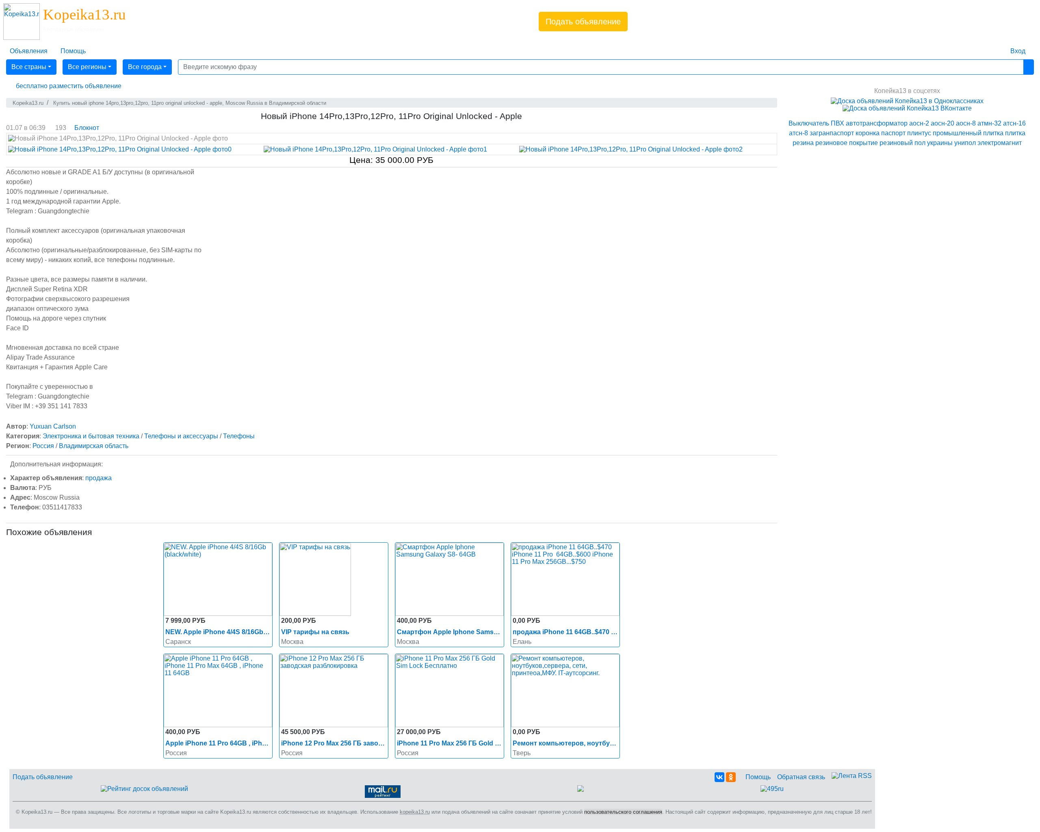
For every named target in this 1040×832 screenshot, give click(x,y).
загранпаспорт (832, 133)
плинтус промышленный (944, 133)
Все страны (28, 66)
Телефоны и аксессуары (181, 436)
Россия (43, 445)
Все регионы (87, 66)
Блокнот (86, 127)
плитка (993, 133)
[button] (67, 86)
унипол (965, 142)
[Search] (1028, 67)
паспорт (893, 133)
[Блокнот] (997, 46)
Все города (145, 66)
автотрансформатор (877, 123)
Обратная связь (801, 777)
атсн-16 (1014, 123)
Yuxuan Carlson (53, 426)
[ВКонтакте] (719, 777)
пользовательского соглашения (623, 812)
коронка (868, 133)
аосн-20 (942, 123)
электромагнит (999, 142)
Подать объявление (583, 21)
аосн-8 (966, 123)
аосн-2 (919, 123)
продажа (98, 477)
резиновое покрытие (846, 142)
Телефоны (239, 436)
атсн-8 (798, 133)
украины (940, 142)
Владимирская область (93, 445)
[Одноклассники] (731, 777)
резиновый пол (902, 142)
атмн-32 (989, 123)
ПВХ (837, 123)
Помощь (758, 777)
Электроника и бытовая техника (91, 436)
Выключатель (809, 123)
